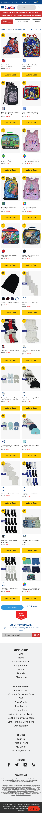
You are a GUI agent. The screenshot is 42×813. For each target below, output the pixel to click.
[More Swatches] (17, 299)
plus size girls (21, 785)
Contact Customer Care (21, 694)
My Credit (21, 747)
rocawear (5, 793)
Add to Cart (10, 75)
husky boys (12, 787)
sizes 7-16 (25, 791)
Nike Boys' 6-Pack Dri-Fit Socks (10, 350)
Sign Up (36, 635)
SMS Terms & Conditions (21, 722)
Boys (21, 658)
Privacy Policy (21, 710)
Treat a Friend (21, 743)
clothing (8, 788)
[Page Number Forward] (40, 29)
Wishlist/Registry (21, 751)
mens (28, 789)
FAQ (21, 698)
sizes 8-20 (24, 789)
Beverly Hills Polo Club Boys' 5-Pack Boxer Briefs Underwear (31, 589)
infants (9, 789)
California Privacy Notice (21, 714)
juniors (27, 785)
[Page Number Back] (27, 29)
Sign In (28, 2)
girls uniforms (32, 793)
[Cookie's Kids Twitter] (17, 765)
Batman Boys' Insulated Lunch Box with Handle (30, 256)
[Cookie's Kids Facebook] (8, 765)
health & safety (21, 788)
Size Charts (21, 702)
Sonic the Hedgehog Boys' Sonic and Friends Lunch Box (30, 113)
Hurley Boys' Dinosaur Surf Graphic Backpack (8, 208)
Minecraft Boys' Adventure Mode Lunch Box (8, 160)
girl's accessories (33, 785)
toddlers (14, 789)
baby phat (10, 792)
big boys (6, 787)
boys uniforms (25, 793)
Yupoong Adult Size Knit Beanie (10, 303)
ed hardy (18, 792)
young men (18, 787)
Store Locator (21, 706)
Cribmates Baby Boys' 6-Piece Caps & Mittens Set (10, 446)
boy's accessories (26, 787)
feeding (12, 788)
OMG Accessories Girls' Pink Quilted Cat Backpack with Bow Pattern (31, 161)
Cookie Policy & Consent (21, 718)
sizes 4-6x (19, 791)
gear (16, 788)
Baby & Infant (21, 665)
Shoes (21, 669)
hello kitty (30, 792)
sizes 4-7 (18, 789)
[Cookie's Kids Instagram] (25, 765)
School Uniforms (21, 661)
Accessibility (21, 726)
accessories (33, 789)
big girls (16, 785)
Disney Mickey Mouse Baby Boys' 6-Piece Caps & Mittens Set (9, 399)
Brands (21, 673)
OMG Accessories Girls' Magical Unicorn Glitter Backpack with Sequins (29, 209)
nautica (23, 792)
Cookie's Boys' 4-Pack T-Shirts (10, 493)
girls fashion (19, 795)
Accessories (20, 29)
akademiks (4, 792)
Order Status (21, 690)
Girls (21, 654)
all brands (11, 793)
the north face (37, 792)
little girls (11, 785)
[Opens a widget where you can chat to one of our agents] (33, 809)
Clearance (21, 677)
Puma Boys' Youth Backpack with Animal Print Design (10, 113)
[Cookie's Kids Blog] (33, 765)
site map (28, 795)
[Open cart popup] (40, 2)
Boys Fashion (22, 22)
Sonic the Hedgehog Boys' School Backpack (30, 65)
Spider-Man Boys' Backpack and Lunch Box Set (9, 65)
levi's (26, 792)
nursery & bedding (30, 788)
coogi (14, 792)
